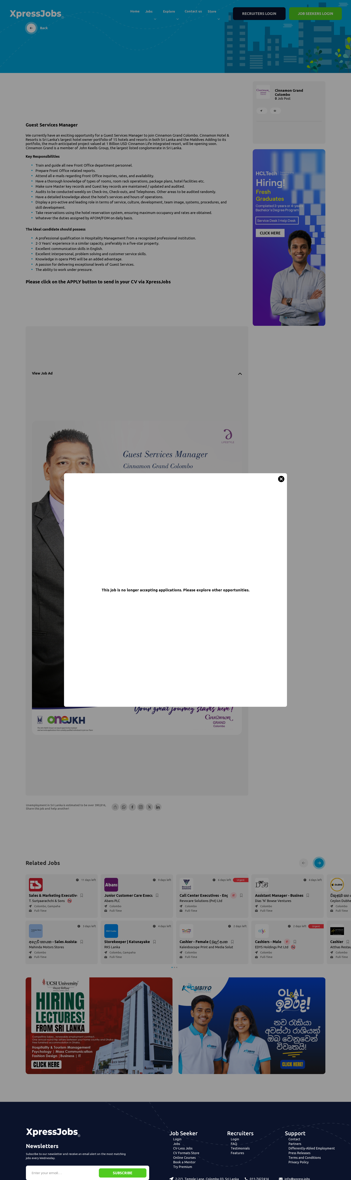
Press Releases (299, 1153)
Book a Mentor (184, 1162)
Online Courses (184, 1157)
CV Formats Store (186, 1153)
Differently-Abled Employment (311, 1148)
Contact (294, 1139)
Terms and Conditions (304, 1157)
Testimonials (240, 1148)
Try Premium (182, 1167)
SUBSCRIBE (122, 1173)
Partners (294, 1144)
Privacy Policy (298, 1162)
